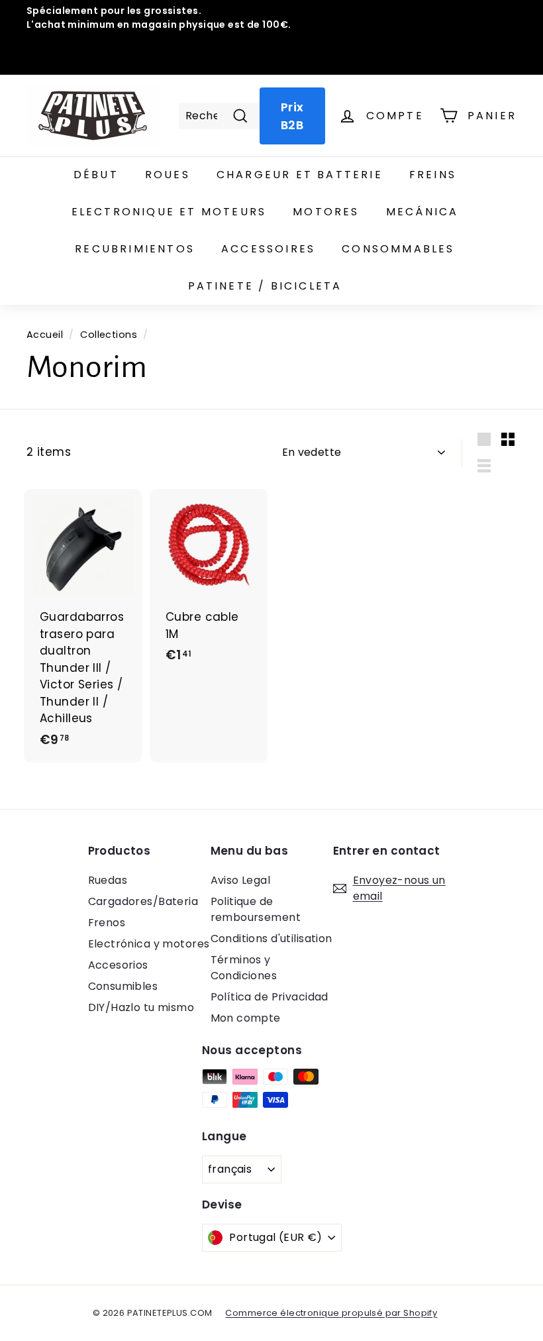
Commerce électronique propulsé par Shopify (331, 1313)
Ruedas (108, 880)
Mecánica (422, 211)
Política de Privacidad (269, 996)
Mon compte (246, 1018)
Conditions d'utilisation (271, 938)
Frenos (107, 922)
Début (96, 174)
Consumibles (123, 986)
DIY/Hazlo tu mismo (141, 1007)
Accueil (44, 334)
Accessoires (268, 248)
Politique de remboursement (256, 909)
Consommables (398, 248)
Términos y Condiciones (244, 967)
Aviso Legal (241, 880)
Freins (432, 174)
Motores (326, 211)
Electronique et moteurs (169, 211)
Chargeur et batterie (300, 174)
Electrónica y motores (149, 943)
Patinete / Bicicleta (265, 286)
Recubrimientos (135, 248)
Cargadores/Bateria (143, 901)
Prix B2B (292, 116)
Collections (108, 334)
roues (167, 174)
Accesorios (118, 965)
